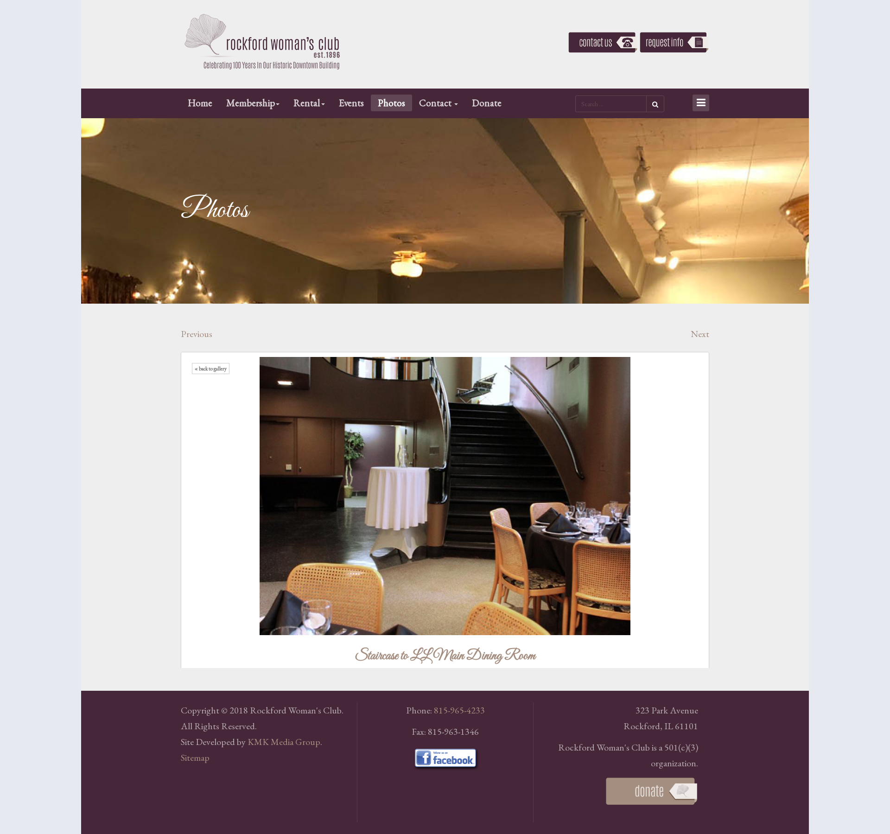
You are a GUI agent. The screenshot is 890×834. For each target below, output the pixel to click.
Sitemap (195, 757)
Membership (250, 102)
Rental (306, 102)
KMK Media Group (284, 742)
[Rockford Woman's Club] (262, 42)
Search (655, 103)
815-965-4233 (459, 710)
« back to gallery (211, 368)
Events (351, 102)
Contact (436, 102)
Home (200, 102)
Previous (196, 334)
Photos (391, 102)
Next (700, 334)
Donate (487, 102)
